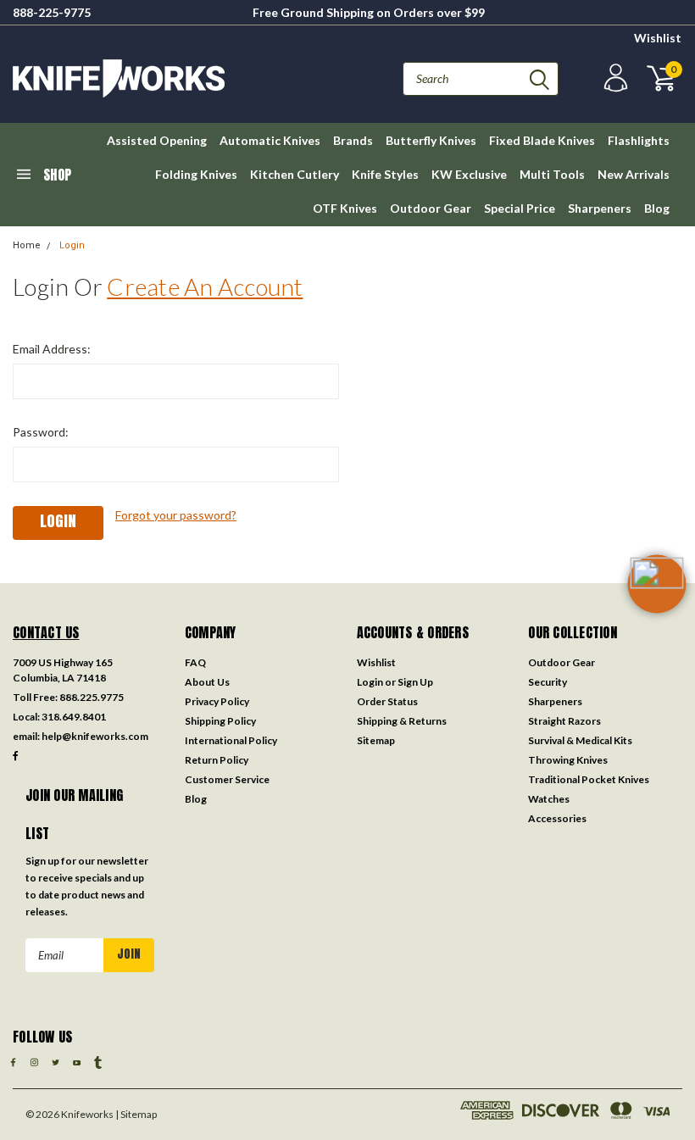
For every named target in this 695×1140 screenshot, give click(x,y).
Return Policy (216, 760)
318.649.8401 (74, 716)
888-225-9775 (52, 12)
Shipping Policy (220, 721)
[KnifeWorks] (180, 78)
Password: (41, 432)
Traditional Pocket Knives (588, 779)
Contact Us (46, 632)
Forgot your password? (175, 515)
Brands (353, 140)
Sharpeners (599, 208)
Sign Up (415, 682)
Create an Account (205, 286)
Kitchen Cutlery (294, 174)
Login (72, 245)
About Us (207, 682)
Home (27, 245)
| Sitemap (136, 1114)
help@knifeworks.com (95, 736)
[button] (657, 611)
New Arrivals (634, 174)
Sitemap (376, 740)
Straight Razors (564, 721)
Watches (549, 798)
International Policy (231, 740)
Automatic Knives (270, 140)
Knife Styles (385, 174)
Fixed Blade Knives (542, 140)
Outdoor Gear (430, 208)
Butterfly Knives (431, 140)
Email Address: (52, 349)
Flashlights (639, 140)
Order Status (387, 701)
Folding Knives (196, 174)
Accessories (557, 818)
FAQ (195, 662)
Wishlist (657, 38)
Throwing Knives (568, 760)
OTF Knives (345, 208)
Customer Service (227, 779)
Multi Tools (552, 174)
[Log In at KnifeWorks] (613, 78)
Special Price (519, 208)
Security (547, 682)
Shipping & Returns (402, 721)
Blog (657, 208)
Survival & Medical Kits (580, 740)
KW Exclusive (469, 174)
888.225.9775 (91, 697)
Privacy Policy (217, 701)
